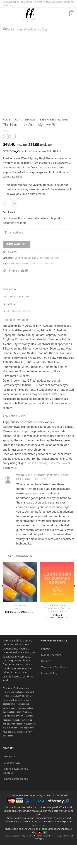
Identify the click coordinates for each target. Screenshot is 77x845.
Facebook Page (11, 762)
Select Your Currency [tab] (16, 311)
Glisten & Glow (58, 463)
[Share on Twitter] (13, 271)
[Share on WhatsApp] (4, 271)
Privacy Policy (49, 673)
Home (6, 119)
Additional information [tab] (17, 296)
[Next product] (6, 136)
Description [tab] (10, 289)
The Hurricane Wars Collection (37, 263)
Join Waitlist (16, 244)
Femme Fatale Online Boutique (15, 770)
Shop (16, 119)
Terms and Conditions (54, 667)
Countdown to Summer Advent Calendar (57, 610)
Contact (45, 649)
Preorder (30, 119)
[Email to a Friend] (17, 271)
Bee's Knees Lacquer (25, 257)
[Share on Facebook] (9, 271)
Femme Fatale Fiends (15, 778)
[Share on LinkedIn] (26, 271)
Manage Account (51, 655)
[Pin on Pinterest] (22, 271)
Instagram (9, 756)
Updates (46, 661)
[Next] (74, 593)
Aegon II (19, 608)
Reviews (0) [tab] (9, 303)
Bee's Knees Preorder (54, 119)
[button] (5, 13)
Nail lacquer (15, 263)
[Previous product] (13, 136)
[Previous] (3, 593)
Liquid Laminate (37, 463)
